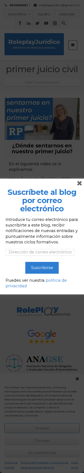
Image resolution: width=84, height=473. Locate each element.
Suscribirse (42, 267)
